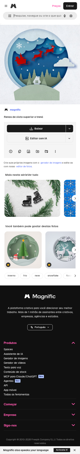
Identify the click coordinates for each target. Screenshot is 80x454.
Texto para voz (12, 367)
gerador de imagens (51, 162)
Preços (56, 6)
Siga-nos (10, 425)
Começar (10, 404)
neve (37, 275)
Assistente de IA (13, 354)
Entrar (70, 6)
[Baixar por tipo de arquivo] (69, 128)
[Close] (74, 450)
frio (25, 275)
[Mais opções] (55, 151)
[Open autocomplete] (8, 15)
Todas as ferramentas (16, 394)
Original (24, 31)
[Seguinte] (75, 198)
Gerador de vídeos (14, 362)
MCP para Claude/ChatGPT (23, 376)
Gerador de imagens (16, 358)
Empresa (10, 415)
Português (40, 327)
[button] (40, 327)
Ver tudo (33, 174)
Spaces (8, 349)
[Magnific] (40, 297)
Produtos (10, 343)
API (6, 385)
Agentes (12, 381)
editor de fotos (24, 166)
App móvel (10, 390)
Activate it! (62, 449)
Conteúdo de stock (15, 372)
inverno (11, 275)
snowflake (53, 275)
